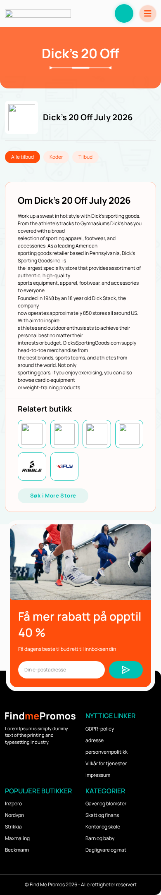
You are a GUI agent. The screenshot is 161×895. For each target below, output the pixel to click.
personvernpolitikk (106, 751)
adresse (94, 740)
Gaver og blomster (105, 803)
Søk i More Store (53, 495)
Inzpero (13, 803)
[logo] (38, 14)
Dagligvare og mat (105, 849)
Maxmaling (17, 838)
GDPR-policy (99, 728)
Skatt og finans (102, 815)
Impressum (97, 774)
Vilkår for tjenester (106, 763)
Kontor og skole (102, 826)
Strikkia (13, 826)
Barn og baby (99, 838)
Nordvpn (14, 815)
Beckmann (17, 849)
